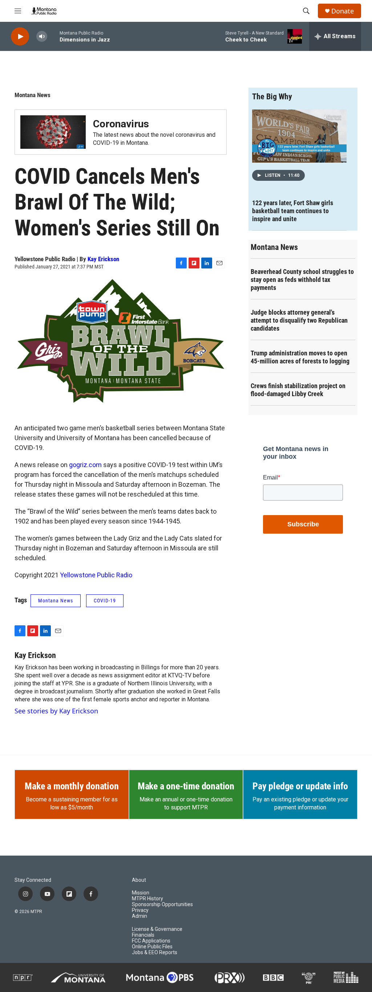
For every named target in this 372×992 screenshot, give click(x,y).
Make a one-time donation (186, 786)
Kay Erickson (103, 259)
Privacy (140, 910)
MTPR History (147, 898)
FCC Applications (151, 941)
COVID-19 (105, 600)
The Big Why (272, 96)
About (139, 880)
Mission (140, 893)
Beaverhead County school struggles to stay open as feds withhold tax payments (302, 279)
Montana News (32, 95)
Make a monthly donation (71, 786)
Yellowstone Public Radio (96, 575)
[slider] (53, 36)
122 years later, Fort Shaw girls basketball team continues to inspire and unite (292, 211)
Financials (143, 935)
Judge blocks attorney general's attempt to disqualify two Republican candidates (299, 320)
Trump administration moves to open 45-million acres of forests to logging (300, 357)
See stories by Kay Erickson (56, 710)
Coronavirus (121, 124)
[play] (20, 36)
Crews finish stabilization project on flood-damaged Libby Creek (298, 390)
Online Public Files (152, 946)
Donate (342, 11)
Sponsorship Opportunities (162, 904)
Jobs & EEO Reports (154, 952)
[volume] (42, 36)
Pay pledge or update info (300, 786)
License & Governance (157, 929)
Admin (139, 916)
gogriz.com (85, 465)
